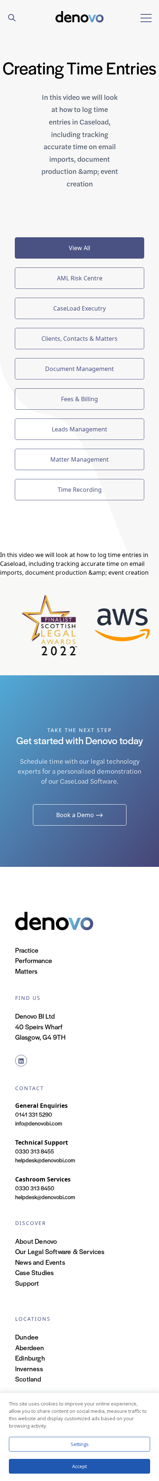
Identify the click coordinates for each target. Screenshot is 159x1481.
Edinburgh (30, 1357)
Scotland (28, 1378)
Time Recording (80, 490)
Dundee (26, 1336)
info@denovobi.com (38, 1123)
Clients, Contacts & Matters (79, 339)
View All (79, 248)
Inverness (29, 1368)
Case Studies (34, 1272)
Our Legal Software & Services (60, 1251)
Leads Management (79, 429)
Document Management (79, 369)
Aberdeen (29, 1347)
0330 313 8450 (34, 1188)
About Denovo (36, 1241)
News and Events (40, 1262)
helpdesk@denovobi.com (45, 1160)
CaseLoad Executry (79, 308)
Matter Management (79, 459)
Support (27, 1283)
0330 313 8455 (34, 1151)
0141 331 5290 (33, 1114)
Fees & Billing (79, 399)
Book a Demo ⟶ (79, 815)
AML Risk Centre (79, 278)
